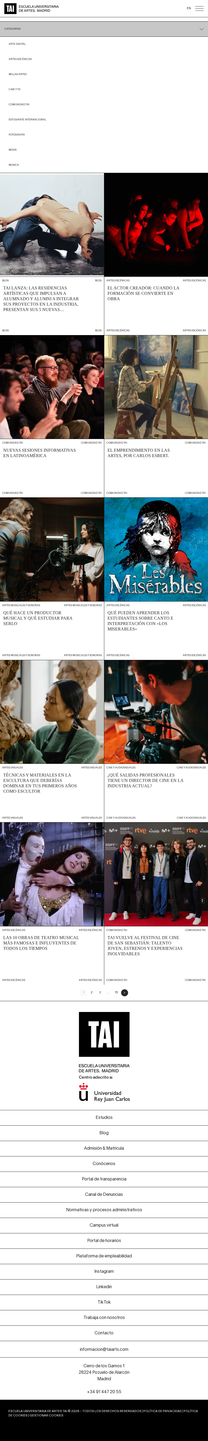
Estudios (104, 1118)
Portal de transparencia (104, 1179)
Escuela (156, 24)
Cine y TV (14, 89)
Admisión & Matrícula (104, 1148)
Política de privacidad (162, 1411)
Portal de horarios (104, 1241)
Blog (104, 1133)
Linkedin (104, 1287)
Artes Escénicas (20, 59)
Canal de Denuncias (104, 1195)
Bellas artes (18, 74)
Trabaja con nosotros (104, 1318)
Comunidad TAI (19, 104)
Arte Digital (17, 44)
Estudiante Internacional (27, 120)
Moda (13, 150)
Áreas (17, 24)
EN (189, 8)
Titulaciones (52, 24)
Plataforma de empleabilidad (104, 1256)
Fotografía (17, 135)
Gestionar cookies (46, 1415)
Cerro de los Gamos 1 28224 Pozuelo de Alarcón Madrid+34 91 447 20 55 (104, 1379)
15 (116, 992)
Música (14, 165)
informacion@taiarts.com (104, 1350)
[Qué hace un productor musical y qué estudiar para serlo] (52, 579)
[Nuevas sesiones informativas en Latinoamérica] (52, 416)
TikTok (104, 1302)
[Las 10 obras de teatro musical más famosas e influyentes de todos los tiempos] (52, 903)
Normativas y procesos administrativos (104, 1210)
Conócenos (121, 24)
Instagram (104, 1272)
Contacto (104, 1333)
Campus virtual (104, 1225)
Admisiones (87, 24)
